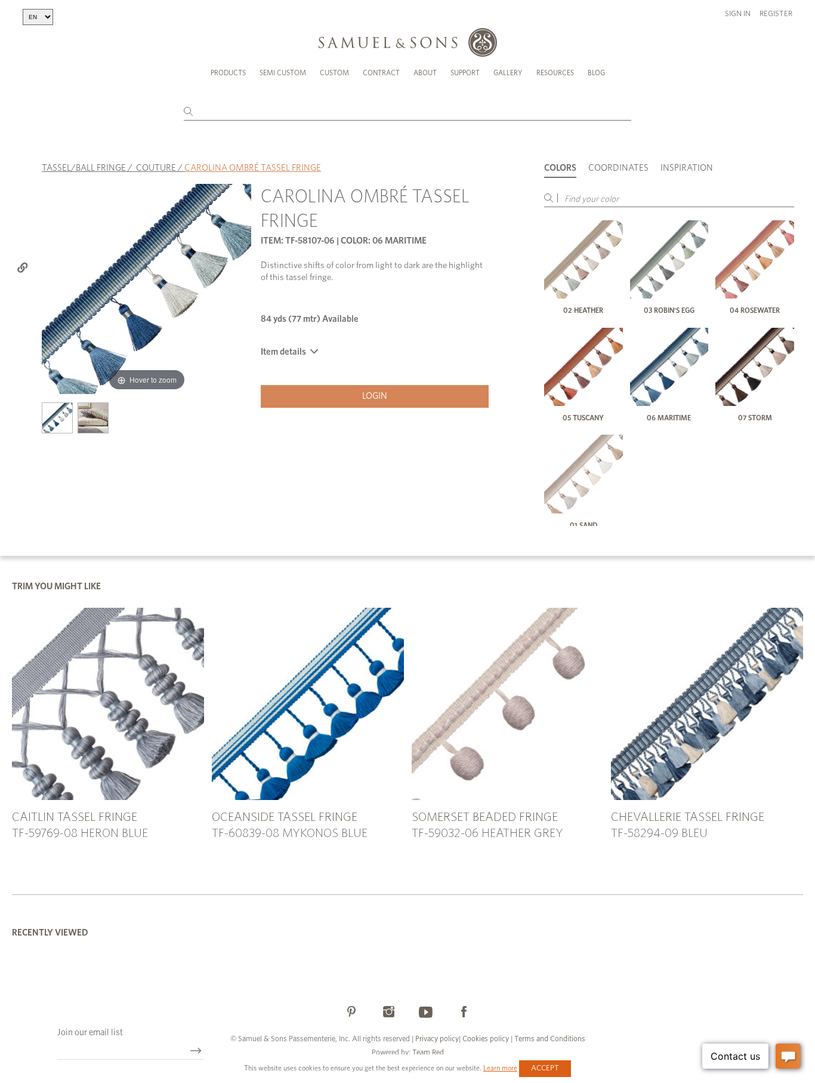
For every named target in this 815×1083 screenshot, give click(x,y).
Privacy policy (437, 1039)
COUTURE (156, 168)
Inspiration (686, 168)
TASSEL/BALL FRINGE (84, 168)
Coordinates (618, 168)
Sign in (738, 14)
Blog (596, 72)
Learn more (500, 1068)
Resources (555, 72)
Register (776, 14)
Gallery (508, 72)
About (425, 72)
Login (374, 396)
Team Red (428, 1053)
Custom (334, 72)
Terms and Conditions (549, 1039)
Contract (381, 72)
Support (465, 72)
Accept (545, 1068)
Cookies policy (485, 1039)
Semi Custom (283, 72)
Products (228, 72)
